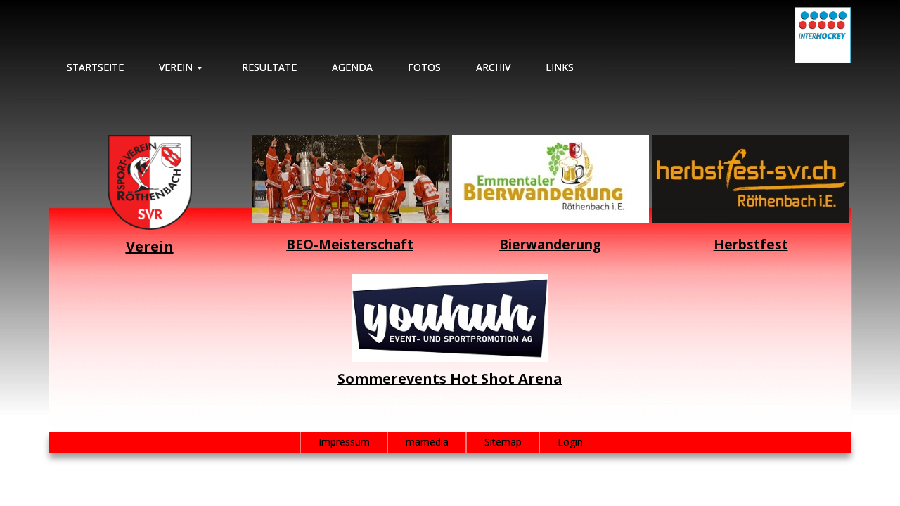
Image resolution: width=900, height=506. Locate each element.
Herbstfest (751, 244)
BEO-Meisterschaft (349, 244)
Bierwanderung (550, 244)
